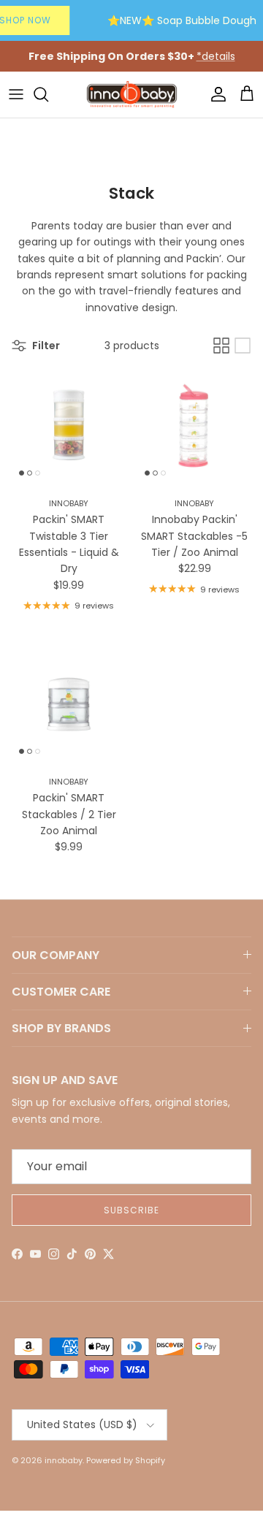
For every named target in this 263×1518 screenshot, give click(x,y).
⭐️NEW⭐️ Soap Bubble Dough (181, 20)
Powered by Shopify (125, 1460)
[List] (242, 345)
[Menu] (16, 94)
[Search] (48, 94)
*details (216, 56)
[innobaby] (131, 94)
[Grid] (221, 345)
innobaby (64, 1460)
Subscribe (131, 1210)
